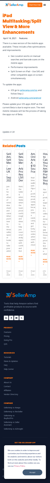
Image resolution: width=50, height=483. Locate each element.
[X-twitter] (21, 318)
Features (23, 38)
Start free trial (35, 5)
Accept (32, 472)
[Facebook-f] (11, 318)
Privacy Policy (19, 466)
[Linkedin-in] (6, 318)
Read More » (8, 259)
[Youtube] (16, 318)
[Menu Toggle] (44, 5)
